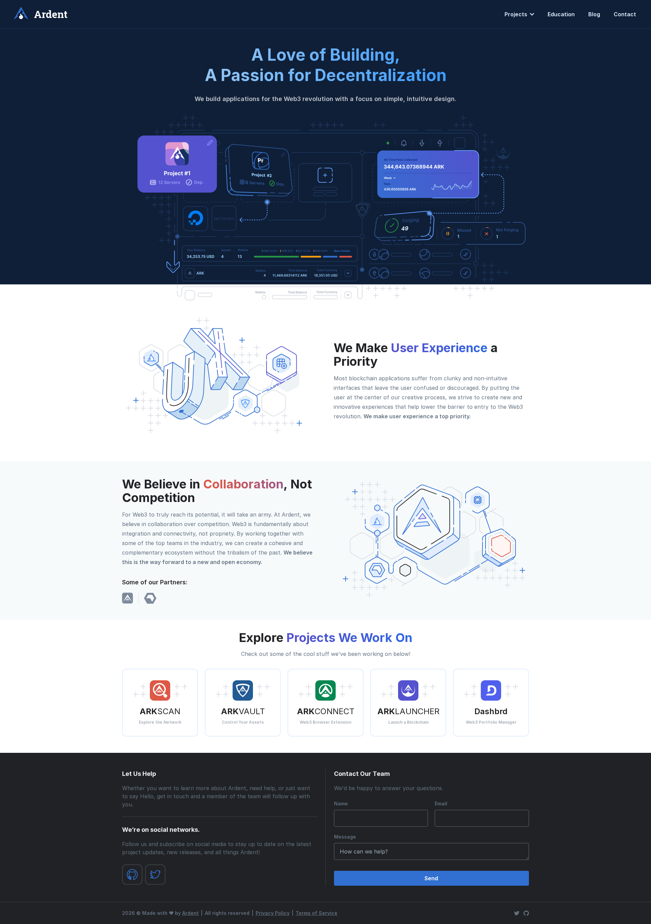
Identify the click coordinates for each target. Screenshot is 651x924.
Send (431, 878)
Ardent (190, 913)
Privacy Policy (273, 913)
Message (345, 837)
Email (441, 803)
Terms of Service (316, 913)
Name (341, 803)
